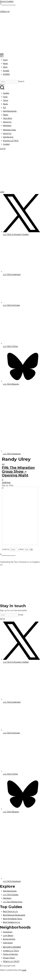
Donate (6, 71)
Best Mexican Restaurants (14, 915)
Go (31, 549)
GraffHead (6, 482)
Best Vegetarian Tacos (12, 919)
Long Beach (8, 935)
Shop (5, 67)
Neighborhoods (10, 111)
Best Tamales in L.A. (11, 922)
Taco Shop (7, 118)
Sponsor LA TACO (10, 140)
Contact (6, 144)
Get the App (8, 137)
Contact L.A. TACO (11, 950)
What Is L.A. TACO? (11, 961)
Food (5, 60)
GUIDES (6, 74)
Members (7, 125)
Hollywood (8, 943)
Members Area (9, 130)
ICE (4, 107)
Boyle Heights (9, 939)
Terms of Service (10, 954)
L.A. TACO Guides (10, 894)
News (5, 63)
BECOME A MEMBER (12, 947)
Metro (5, 115)
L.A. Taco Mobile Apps (12, 902)
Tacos (5, 100)
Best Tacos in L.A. (10, 911)
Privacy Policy (9, 958)
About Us (7, 122)
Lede (24, 970)
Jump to (5, 549)
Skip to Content (6, 1)
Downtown (7, 932)
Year (21, 549)
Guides (6, 93)
